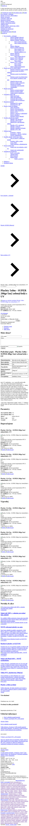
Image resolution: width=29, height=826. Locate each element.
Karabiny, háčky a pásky (16, 141)
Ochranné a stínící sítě (6, 18)
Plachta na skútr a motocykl (17, 82)
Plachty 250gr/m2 (14, 55)
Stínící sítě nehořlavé (15, 97)
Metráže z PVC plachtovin (17, 125)
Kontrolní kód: (4, 346)
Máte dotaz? (7, 329)
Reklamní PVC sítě (15, 104)
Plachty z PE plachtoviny (16, 109)
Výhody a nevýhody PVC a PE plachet (14, 718)
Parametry (6, 328)
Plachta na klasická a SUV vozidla (19, 69)
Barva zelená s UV (19, 50)
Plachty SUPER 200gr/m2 (17, 47)
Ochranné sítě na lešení (16, 99)
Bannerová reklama (6, 20)
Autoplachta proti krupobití (17, 85)
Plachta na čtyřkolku (15, 84)
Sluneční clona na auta (16, 81)
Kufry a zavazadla (15, 153)
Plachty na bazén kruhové (17, 90)
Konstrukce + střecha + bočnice (18, 134)
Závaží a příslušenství (15, 135)
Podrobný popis (8, 326)
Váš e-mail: (3, 336)
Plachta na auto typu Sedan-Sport (18, 77)
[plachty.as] (4, 5)
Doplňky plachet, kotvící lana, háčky (10, 26)
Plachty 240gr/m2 (14, 53)
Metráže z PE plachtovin (16, 119)
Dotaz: (2, 338)
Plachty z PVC (14, 112)
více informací (4, 313)
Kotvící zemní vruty (6, 27)
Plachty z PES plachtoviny (17, 110)
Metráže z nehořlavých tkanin (17, 128)
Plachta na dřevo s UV (20, 52)
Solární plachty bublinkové (17, 93)
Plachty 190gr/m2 (14, 46)
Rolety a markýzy (19, 159)
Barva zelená (18, 61)
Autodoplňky (13, 87)
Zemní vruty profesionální (17, 150)
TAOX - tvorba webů (10, 824)
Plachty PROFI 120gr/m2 (16, 39)
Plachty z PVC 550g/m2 (16, 59)
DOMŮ (3, 166)
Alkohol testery (14, 154)
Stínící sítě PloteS (14, 96)
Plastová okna (13, 157)
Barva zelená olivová (20, 56)
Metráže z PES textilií (15, 120)
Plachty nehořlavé (14, 115)
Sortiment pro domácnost (7, 28)
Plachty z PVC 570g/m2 (16, 62)
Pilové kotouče (14, 156)
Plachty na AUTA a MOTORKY (9, 15)
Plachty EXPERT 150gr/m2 (17, 40)
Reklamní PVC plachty (16, 103)
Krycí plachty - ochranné (7, 14)
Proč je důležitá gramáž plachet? (12, 717)
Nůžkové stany (4, 24)
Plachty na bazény (5, 17)
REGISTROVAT (20, 780)
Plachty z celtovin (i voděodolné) (18, 113)
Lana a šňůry (13, 142)
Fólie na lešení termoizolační (17, 66)
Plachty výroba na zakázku (7, 21)
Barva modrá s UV (19, 49)
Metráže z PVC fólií (15, 129)
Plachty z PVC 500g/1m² (16, 58)
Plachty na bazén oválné (16, 91)
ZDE (13, 764)
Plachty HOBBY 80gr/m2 (17, 37)
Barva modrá (18, 63)
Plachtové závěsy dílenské (17, 116)
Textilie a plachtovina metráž (8, 23)
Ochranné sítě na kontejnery (17, 100)
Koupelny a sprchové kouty (8, 813)
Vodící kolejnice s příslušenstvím (18, 144)
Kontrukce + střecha (15, 132)
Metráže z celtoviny (15, 126)
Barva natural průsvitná (20, 41)
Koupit (18, 320)
